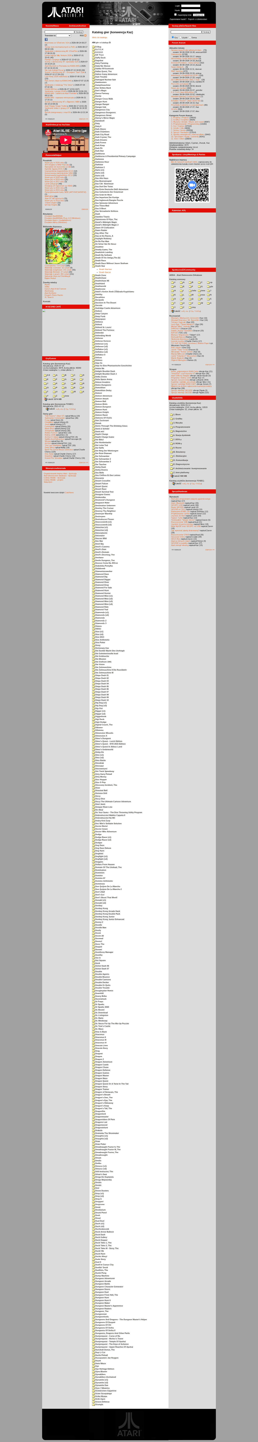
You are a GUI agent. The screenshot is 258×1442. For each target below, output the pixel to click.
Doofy (98, 930)
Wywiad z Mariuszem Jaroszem (185, 318)
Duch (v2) (99, 1226)
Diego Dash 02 (102, 678)
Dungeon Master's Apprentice (109, 1306)
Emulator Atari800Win (54, 216)
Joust (47, 424)
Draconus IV (101, 1043)
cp (211, 282)
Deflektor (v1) (101, 349)
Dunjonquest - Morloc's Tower (109, 1339)
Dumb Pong (100, 1273)
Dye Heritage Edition (104, 1369)
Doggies (99, 862)
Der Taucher (100, 464)
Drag (97, 1051)
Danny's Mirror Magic (105, 118)
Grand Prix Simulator (53, 458)
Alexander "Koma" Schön (182, 352)
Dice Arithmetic (102, 640)
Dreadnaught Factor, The (106, 1152)
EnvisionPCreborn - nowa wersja (185, 63)
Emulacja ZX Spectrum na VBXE (58, 186)
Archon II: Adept (52, 437)
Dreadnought (101, 1155)
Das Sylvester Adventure (106, 203)
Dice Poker (100, 642)
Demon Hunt (101, 409)
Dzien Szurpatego (103, 1393)
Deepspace (100, 319)
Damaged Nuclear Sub (105, 80)
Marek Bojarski (177, 358)
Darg (97, 123)
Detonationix (101, 533)
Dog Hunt (99, 851)
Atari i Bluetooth (177, 503)
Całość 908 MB (180, 476)
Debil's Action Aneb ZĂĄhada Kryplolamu (114, 292)
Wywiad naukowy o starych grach (185, 96)
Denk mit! (99, 431)
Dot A (98, 958)
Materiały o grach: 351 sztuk (57, 274)
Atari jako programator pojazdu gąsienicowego (190, 499)
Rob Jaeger (176, 347)
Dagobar (99, 60)
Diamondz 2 (100, 621)
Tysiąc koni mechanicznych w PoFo (60, 47)
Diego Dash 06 (102, 689)
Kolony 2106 (50, 435)
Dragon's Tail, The (103, 1108)
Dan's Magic (101, 90)
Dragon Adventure (103, 1062)
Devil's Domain (102, 552)
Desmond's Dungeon (105, 500)
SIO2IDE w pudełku (179, 543)
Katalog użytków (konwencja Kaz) (185, 403)
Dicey (97, 645)
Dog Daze (99, 845)
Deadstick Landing (104, 252)
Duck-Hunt (100, 1254)
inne (66, 396)
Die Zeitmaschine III (104, 673)
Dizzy (97, 796)
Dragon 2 (99, 1059)
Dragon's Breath (102, 1095)
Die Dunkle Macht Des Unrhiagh (110, 651)
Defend (98, 324)
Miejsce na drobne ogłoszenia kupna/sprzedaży (191, 386)
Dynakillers (100, 1374)
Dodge (98, 834)
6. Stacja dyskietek (181, 435)
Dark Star (99, 151)
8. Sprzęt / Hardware (180, 132)
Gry (176, 38)
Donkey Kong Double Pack (107, 914)
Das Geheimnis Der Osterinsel (109, 192)
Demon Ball (100, 401)
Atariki (47, 285)
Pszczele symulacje (179, 84)
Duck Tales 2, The (103, 1245)
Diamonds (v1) (102, 612)
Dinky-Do (99, 752)
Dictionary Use (102, 648)
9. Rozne (177, 448)
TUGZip (72, 409)
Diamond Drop (102, 585)
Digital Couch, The (104, 725)
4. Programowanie (181, 427)
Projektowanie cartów (180, 514)
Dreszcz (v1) (101, 1166)
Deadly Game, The (103, 250)
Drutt (97, 1215)
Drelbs (98, 1163)
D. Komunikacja (180, 460)
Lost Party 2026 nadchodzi (56, 76)
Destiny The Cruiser (104, 508)
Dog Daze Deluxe (103, 848)
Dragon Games (102, 1073)
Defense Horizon (103, 341)
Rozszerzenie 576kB (180, 535)
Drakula (98, 1130)
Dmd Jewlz (100, 804)
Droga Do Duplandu (104, 1177)
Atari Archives (50, 293)
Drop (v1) (99, 1193)
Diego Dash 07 (102, 692)
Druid (97, 1207)
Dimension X (101, 736)
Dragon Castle (101, 1065)
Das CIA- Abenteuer (104, 184)
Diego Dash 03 (102, 681)
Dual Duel (99, 1221)
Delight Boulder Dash (105, 371)
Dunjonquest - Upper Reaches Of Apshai (114, 1347)
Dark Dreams (101, 140)
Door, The (99, 944)
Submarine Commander (55, 418)
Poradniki (47, 160)
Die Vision (100, 664)
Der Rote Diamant (103, 453)
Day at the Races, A (104, 236)
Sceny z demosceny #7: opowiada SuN (61, 62)
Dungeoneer (101, 1314)
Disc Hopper (101, 779)
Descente (99, 478)
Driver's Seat (101, 1174)
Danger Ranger (102, 104)
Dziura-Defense (102, 1402)
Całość (52, 409)
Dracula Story (101, 1048)
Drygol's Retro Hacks (54, 295)
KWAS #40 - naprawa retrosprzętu (59, 97)
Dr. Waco (99, 1029)
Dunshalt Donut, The (105, 1350)
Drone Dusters (102, 1191)
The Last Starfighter (53, 445)
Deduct (98, 311)
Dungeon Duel (102, 1292)
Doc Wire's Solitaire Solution (108, 823)
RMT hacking (177, 71)
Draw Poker (100, 1144)
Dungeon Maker (102, 1303)
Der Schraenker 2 (103, 459)
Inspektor (49, 456)
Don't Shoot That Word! (106, 897)
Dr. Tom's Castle (102, 1026)
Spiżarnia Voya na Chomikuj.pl (57, 276)
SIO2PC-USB (177, 505)
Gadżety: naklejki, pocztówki (183, 382)
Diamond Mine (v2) (104, 599)
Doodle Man (100, 927)
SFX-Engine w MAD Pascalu (57, 165)
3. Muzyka (178, 423)
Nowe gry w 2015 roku (54, 190)
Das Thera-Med (102, 206)
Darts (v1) (99, 170)
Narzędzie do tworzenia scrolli (57, 167)
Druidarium (100, 1210)
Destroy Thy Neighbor (105, 511)
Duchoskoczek (102, 1229)
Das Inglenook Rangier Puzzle (109, 200)
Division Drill (101, 793)
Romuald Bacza (178, 337)
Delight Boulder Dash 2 (106, 374)
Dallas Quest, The (103, 71)
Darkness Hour (102, 162)
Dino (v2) (99, 758)
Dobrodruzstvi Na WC (105, 818)
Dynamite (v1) (101, 1380)
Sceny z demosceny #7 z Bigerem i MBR (62, 102)
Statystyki (48, 482)
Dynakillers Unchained (105, 1377)
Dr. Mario (99, 1018)
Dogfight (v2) (101, 859)
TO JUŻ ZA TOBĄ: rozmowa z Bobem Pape (190, 343)
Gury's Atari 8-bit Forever (55, 289)
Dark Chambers (102, 132)
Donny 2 (99, 922)
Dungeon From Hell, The (106, 1295)
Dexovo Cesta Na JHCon (106, 563)
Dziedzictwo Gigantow (105, 1391)
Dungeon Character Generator (109, 1287)
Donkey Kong (101, 908)
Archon (48, 443)
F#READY (175, 328)
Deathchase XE (102, 281)
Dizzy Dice (100, 799)
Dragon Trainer (102, 1089)
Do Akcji (99, 810)
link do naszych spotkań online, (184, 162)
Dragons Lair (101, 1122)
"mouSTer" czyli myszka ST (183, 373)
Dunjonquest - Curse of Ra (107, 1336)
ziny (193, 307)
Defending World (103, 335)
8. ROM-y (177, 443)
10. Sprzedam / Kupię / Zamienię (185, 137)
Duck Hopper (101, 1240)
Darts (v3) (99, 176)
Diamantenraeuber (103, 571)
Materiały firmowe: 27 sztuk (56, 272)
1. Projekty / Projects (180, 118)
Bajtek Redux (50, 278)
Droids (98, 1182)
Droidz (98, 1185)
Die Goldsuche (102, 656)
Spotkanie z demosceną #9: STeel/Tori (61, 51)
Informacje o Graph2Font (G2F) (184, 75)
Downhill (99, 993)
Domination (100, 870)
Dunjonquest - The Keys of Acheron (112, 1344)
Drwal (98, 1218)
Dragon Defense (102, 1070)
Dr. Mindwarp (101, 1021)
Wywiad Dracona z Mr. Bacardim (185, 320)
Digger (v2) (100, 714)
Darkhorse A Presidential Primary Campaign (115, 156)
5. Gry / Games (177, 126)
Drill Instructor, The (104, 1171)
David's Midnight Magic (106, 222)
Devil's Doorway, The (105, 555)
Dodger (98, 843)
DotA (97, 963)
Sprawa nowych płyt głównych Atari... (187, 50)
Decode (98, 305)
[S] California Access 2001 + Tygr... (186, 80)
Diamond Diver (102, 582)
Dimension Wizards (104, 733)
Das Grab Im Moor (103, 195)
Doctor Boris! (101, 826)
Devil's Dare (100, 549)
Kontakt (46, 301)
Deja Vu (98, 363)
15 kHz (174, 109)
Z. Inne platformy (181, 472)
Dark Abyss (100, 129)
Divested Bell (101, 790)
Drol (97, 1188)
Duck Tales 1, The (103, 1243)
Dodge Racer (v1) (103, 837)
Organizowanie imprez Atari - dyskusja (60, 473)
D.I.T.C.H (99, 49)
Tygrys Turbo (177, 518)
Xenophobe (49, 431)
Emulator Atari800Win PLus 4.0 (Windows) (62, 218)
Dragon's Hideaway (104, 1103)
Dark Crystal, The (103, 137)
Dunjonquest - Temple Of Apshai (110, 1341)
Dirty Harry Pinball (103, 774)
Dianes (98, 626)
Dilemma (99, 730)
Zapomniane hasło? (178, 19)
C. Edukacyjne (180, 456)
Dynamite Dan (101, 1385)
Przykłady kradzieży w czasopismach (187, 105)
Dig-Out (99, 708)
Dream (98, 1158)
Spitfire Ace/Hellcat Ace (54, 439)
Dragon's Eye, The (103, 1100)
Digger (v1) (100, 711)
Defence (99, 322)
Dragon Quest (101, 1081)
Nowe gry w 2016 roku (54, 188)
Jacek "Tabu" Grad (179, 350)
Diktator (99, 727)
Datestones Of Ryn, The (106, 219)
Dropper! (99, 1201)
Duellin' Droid (101, 1267)
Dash (97, 214)
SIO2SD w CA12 (178, 509)
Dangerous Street (103, 115)
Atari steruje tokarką (179, 545)
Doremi (98, 949)
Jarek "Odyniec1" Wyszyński (183, 356)
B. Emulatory (179, 452)
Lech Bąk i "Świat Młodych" (182, 324)
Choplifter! (49, 422)
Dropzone (99, 1204)
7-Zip (66, 409)
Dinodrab (99, 763)
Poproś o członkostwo (197, 19)
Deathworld (100, 286)
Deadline (99, 247)
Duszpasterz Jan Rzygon (106, 1358)
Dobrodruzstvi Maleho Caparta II (110, 815)
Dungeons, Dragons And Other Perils (112, 1333)
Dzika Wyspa (101, 1396)
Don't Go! (99, 895)
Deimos (98, 360)
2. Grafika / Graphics (180, 120)
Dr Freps (99, 1001)
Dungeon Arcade (103, 1281)
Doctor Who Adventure (106, 832)
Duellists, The (101, 1270)
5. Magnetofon (180, 431)
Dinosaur (99, 766)
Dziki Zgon (100, 1399)
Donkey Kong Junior (104, 917)
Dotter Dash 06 (102, 966)
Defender (99, 333)
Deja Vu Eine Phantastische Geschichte (113, 366)
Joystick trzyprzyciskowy (182, 524)
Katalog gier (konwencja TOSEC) (58, 404)
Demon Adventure (103, 396)
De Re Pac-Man (102, 241)
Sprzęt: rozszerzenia (180, 380)
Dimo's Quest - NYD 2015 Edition (110, 744)
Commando (50, 426)
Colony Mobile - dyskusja (54, 478)
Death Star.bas (105, 269)
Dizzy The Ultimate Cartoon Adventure (113, 801)
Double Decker (102, 982)
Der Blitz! (99, 440)
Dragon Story (101, 1087)
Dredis (98, 1161)
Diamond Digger (102, 579)
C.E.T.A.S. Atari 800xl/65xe (182, 92)
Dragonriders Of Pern (105, 1119)
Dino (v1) (99, 755)
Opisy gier (47, 414)
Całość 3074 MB (54, 399)
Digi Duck (99, 719)
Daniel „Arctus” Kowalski (181, 331)
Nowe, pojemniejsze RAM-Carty (184, 371)
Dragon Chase (101, 1067)
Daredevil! (100, 121)
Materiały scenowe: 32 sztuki (57, 268)
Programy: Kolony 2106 (181, 378)
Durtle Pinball (101, 1355)
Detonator (100, 536)
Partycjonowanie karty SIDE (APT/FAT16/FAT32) (65, 192)
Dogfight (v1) (101, 856)
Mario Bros (49, 428)
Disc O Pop (100, 782)
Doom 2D (99, 936)
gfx (211, 286)
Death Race (100, 260)
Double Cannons (103, 979)
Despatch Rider (102, 503)
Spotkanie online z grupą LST (57, 108)
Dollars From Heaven (105, 864)
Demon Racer (101, 415)
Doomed (99, 938)
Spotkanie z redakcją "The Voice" (59, 85)
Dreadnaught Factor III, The (108, 1149)
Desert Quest (101, 486)
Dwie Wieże (50, 447)
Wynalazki (174, 497)
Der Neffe (99, 448)
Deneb (98, 423)
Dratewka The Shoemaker (107, 1133)
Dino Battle (100, 760)
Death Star (100, 266)
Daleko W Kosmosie (104, 68)
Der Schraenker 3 (103, 462)
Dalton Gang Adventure (106, 74)
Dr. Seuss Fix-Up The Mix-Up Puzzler (112, 1023)
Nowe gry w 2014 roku (54, 200)
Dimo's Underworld (104, 749)
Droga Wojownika (103, 1180)
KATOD (174, 333)
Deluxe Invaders (102, 382)
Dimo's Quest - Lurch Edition (108, 741)
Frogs (47, 420)
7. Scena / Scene (178, 130)
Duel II (98, 1262)
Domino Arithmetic (104, 881)
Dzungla (99, 1404)
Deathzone (100, 289)
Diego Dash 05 (102, 686)
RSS (82, 35)
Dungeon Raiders (103, 1309)
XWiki (47, 287)
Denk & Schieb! (102, 429)
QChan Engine (51, 205)
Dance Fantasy (102, 93)
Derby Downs (101, 470)
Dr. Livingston (101, 1015)
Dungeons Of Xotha (104, 1328)
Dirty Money (100, 777)
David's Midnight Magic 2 (106, 225)
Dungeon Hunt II (103, 1300)
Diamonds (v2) (102, 615)
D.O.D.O (99, 52)
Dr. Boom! (100, 1010)
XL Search (49, 297)
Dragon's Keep (102, 1106)
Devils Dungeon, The (105, 560)
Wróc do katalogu (99, 37)
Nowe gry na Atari (178, 88)
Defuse (98, 357)
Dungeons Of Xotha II (105, 1330)
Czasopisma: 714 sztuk (55, 266)
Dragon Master (102, 1075)
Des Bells (99, 473)
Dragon (98, 1056)
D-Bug (98, 47)
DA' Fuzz (99, 55)
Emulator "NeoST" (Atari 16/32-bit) (185, 101)
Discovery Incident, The (106, 785)
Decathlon (100, 297)
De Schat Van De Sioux (105, 244)
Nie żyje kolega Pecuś (54, 70)
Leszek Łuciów (177, 341)
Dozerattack (100, 999)
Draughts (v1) (101, 1136)
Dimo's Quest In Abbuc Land (108, 747)
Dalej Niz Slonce (102, 66)
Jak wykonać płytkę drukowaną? (185, 530)
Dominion (99, 873)
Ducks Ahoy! (101, 1256)
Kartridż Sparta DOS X (54, 169)
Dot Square (100, 960)
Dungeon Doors (102, 1289)
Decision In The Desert (105, 303)
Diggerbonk (100, 716)
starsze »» (83, 119)
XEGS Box (175, 539)
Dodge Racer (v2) (103, 840)
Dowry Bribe (101, 996)
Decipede (99, 300)
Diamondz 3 (100, 623)
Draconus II (100, 1037)
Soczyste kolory (178, 537)
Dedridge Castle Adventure (107, 308)
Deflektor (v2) (101, 352)
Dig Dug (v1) (101, 703)
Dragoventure (101, 1127)
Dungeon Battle (102, 1284)
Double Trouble (102, 988)
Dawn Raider (101, 230)
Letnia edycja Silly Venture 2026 (58, 55)
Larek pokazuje (51, 184)
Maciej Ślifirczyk (178, 354)
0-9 (48, 375)
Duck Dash (100, 1235)
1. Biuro (177, 414)
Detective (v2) (101, 530)
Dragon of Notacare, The (106, 1092)
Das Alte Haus (101, 178)
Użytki (184, 38)
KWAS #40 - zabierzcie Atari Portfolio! (61, 93)
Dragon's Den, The (104, 1097)
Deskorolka (100, 497)
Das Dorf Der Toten (104, 186)
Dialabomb (100, 568)
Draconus (99, 1034)
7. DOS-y (177, 439)
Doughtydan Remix (104, 991)
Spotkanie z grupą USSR (55, 91)
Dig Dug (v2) (101, 705)
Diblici (98, 629)
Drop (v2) (99, 1196)
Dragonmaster (101, 1117)
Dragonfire (100, 1111)
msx (203, 295)
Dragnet (99, 1053)
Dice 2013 (99, 637)
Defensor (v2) (101, 346)
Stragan (173, 369)
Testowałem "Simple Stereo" (183, 520)
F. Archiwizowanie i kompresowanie (190, 468)
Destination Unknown (105, 505)
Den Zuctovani (102, 420)
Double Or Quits (102, 985)
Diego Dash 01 (102, 675)
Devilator (99, 557)
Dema (194, 38)
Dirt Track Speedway (104, 771)
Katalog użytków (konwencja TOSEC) (186, 481)
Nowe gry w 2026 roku (54, 163)
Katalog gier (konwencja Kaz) (56, 364)
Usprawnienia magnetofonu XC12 (59, 171)
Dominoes (100, 884)
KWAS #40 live (51, 89)
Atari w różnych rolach (180, 541)
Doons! (98, 941)
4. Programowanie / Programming (185, 124)
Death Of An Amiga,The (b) (107, 258)
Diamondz (100, 618)
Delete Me (99, 368)
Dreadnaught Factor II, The (107, 1147)
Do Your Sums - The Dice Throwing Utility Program (118, 812)
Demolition (100, 388)
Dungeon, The (101, 1311)
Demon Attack (101, 399)
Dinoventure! (101, 769)
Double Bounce (102, 977)
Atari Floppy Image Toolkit (56, 106)
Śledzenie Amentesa (179, 339)
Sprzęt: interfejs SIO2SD (181, 392)
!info (193, 290)
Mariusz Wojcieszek (179, 335)
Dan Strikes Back (103, 88)
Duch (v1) (99, 1223)
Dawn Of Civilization (104, 228)
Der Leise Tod (101, 445)
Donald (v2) (100, 903)
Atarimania (49, 291)
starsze (85, 209)
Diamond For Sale (103, 588)
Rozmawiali (174, 316)
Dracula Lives (101, 1045)
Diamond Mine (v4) (104, 604)
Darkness (99, 159)
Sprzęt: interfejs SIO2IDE (182, 390)
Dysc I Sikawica (102, 1388)
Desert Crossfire (102, 481)
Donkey (98, 906)
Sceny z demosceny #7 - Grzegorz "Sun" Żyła (64, 72)
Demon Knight (102, 412)
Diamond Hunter (103, 593)
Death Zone (100, 275)
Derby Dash (100, 467)
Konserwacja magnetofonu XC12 (59, 175)
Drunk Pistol (101, 1213)
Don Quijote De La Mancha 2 (108, 889)
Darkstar (99, 164)
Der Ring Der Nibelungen (106, 451)
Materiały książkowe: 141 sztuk (58, 270)
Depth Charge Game (104, 437)
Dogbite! (99, 853)
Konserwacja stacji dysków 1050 (59, 173)
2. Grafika (177, 419)
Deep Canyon (101, 314)
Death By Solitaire (103, 255)
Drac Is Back (101, 1032)
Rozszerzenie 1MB (179, 522)
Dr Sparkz (99, 1004)
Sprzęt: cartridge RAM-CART (183, 384)
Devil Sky (99, 544)
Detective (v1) (101, 527)
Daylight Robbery (103, 238)
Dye (97, 1366)
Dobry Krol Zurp (102, 821)
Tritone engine (51, 203)
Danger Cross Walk (104, 99)
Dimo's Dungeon (103, 738)
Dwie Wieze (100, 1363)
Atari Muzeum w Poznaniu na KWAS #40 (62, 66)
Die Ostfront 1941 (103, 662)
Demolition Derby (103, 390)
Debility (98, 294)
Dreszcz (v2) (101, 1169)
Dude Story (100, 1259)
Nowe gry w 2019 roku (54, 179)
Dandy (98, 96)
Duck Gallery (101, 1237)
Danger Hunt (101, 102)
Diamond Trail (101, 610)
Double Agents (102, 974)
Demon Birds (101, 404)
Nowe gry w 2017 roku (54, 182)
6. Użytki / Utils (177, 128)
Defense (99, 338)
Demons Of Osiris (103, 418)
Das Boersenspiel (103, 181)
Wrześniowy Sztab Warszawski (184, 58)
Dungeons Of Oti (103, 1325)
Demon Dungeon (103, 407)
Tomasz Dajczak (178, 322)
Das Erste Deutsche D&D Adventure (111, 189)
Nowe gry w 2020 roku (54, 177)
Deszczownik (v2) (103, 525)
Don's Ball (100, 892)
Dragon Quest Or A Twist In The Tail (111, 1084)
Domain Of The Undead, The (108, 867)
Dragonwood (101, 1125)
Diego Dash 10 (102, 700)
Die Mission (100, 659)
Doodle (98, 925)
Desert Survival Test (104, 492)
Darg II (98, 126)
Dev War (99, 541)
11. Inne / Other (177, 139)
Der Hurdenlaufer (103, 442)
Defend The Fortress (104, 330)
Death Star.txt (105, 272)
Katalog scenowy (177, 279)
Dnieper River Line (103, 807)
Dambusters (101, 82)
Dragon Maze (101, 1078)
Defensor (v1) (101, 344)
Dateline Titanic (102, 217)
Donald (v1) (100, 900)
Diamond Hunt (102, 590)
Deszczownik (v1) (103, 522)
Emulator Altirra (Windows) (56, 222)
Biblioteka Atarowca (52, 227)
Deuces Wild (101, 538)
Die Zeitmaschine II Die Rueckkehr (111, 670)
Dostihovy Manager (104, 952)
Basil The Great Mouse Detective (59, 450)
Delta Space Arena (103, 379)
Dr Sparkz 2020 (102, 1007)
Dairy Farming (101, 63)
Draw (97, 1141)
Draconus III (100, 1040)
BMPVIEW (49, 196)
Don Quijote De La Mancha (107, 886)
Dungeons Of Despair (105, 1322)
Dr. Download (101, 1013)
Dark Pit (98, 148)
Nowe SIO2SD (177, 507)
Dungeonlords (102, 1317)
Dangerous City (102, 110)
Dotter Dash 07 (102, 969)
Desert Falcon (101, 483)
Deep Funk (100, 316)
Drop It (98, 1199)
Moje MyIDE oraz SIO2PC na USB (185, 526)
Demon (98, 393)
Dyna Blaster (101, 1371)
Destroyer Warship (103, 514)
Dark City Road (102, 134)
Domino (99, 875)
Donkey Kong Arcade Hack (107, 911)
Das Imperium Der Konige (107, 197)
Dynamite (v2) (101, 1383)
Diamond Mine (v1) (104, 596)
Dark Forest (100, 142)
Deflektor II (100, 355)
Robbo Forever (51, 433)
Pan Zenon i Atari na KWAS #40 (58, 81)
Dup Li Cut (100, 1352)
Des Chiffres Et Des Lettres (107, 475)
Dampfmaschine (102, 85)
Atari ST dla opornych (54, 198)
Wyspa (48, 441)
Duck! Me (99, 1251)
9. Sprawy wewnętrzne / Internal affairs (187, 134)
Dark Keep (100, 145)
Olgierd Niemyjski (178, 360)
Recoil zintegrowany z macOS (58, 112)
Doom (98, 933)
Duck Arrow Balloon (104, 1232)
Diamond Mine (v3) (104, 601)
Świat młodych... (178, 67)
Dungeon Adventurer (105, 1278)
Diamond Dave (102, 574)
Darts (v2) (99, 173)
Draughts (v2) (101, 1139)
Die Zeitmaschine (103, 667)
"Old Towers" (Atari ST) (55, 416)
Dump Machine (102, 1276)
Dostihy (98, 955)
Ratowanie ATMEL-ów (180, 511)
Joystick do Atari (178, 516)
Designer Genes (102, 494)
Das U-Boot (100, 208)
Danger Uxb (100, 107)
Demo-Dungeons (103, 385)
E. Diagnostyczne (181, 464)
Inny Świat (49, 454)
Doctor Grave (101, 829)
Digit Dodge (100, 722)
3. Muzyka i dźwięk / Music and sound (187, 122)
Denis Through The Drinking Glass (111, 426)
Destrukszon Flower (104, 519)
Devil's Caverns (102, 547)
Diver (97, 788)
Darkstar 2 (100, 167)
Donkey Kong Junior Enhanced (109, 919)
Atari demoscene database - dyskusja (60, 476)
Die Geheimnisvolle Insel (106, 653)
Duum (98, 1361)
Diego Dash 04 (102, 684)
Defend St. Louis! (103, 327)
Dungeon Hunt (102, 1297)
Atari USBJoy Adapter (180, 376)
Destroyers (100, 516)
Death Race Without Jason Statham (111, 263)
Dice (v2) (99, 634)
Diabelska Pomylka (104, 566)
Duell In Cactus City (104, 1265)
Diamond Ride (101, 607)
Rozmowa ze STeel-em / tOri (57, 43)
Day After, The (101, 233)
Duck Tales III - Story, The (106, 1248)
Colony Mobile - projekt (53, 480)
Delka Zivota (101, 377)
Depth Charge (101, 434)
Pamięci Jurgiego (52, 60)
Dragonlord (100, 1114)
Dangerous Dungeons (105, 112)
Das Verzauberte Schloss (106, 211)
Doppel (98, 947)
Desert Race (100, 489)
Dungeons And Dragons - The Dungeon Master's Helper (121, 1319)
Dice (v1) (99, 631)
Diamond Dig (101, 577)
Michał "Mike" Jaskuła (180, 326)
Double (98, 971)
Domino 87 (100, 878)
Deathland (100, 283)
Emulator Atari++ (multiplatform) (58, 220)
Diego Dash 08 (102, 695)
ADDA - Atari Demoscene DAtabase (185, 275)
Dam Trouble (101, 77)
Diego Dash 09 (102, 697)
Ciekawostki (176, 54)
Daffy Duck (100, 58)
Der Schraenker (102, 456)
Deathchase (100, 278)
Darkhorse (100, 154)
